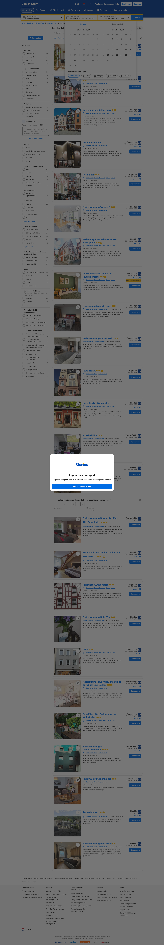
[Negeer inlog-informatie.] (111, 457)
